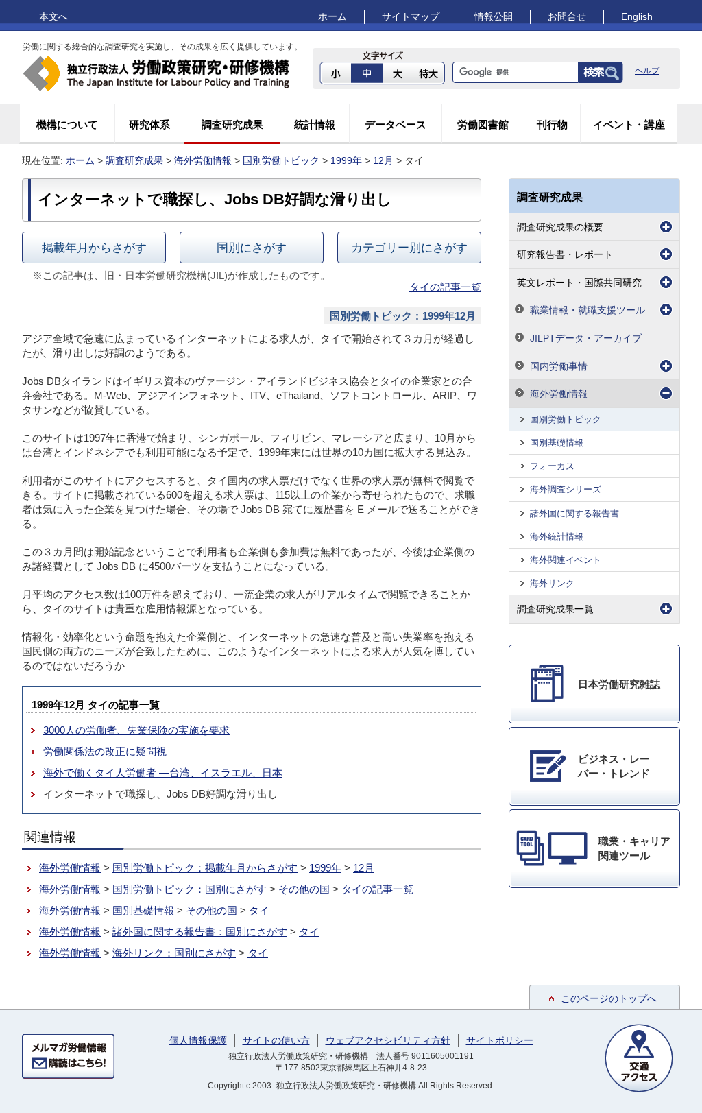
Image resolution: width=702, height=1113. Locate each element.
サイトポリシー (499, 1040)
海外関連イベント (565, 560)
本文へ (53, 16)
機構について (67, 124)
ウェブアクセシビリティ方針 (388, 1040)
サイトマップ (410, 16)
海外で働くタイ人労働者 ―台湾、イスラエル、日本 (162, 772)
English (637, 16)
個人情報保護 (198, 1040)
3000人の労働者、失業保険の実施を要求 (136, 730)
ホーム (332, 16)
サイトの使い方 (276, 1040)
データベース (395, 124)
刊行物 (552, 124)
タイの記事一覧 (445, 287)
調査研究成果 (232, 124)
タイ (259, 910)
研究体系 (149, 124)
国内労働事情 (559, 366)
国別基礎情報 (143, 910)
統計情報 (314, 124)
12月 (383, 160)
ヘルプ (647, 70)
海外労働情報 (203, 160)
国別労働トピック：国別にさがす (189, 889)
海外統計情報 (556, 536)
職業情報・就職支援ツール (587, 309)
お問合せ (567, 16)
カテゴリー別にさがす (409, 247)
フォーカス (552, 466)
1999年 (346, 160)
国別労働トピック (281, 160)
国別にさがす (252, 247)
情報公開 (493, 16)
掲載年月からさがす (94, 247)
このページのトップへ (609, 998)
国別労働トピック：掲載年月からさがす (205, 868)
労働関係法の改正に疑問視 (105, 751)
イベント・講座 (629, 124)
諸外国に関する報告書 (574, 513)
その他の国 (304, 889)
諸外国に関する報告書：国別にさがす (199, 931)
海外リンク (552, 583)
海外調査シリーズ (565, 489)
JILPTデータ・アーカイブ (586, 338)
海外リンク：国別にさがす (174, 953)
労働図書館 (483, 124)
